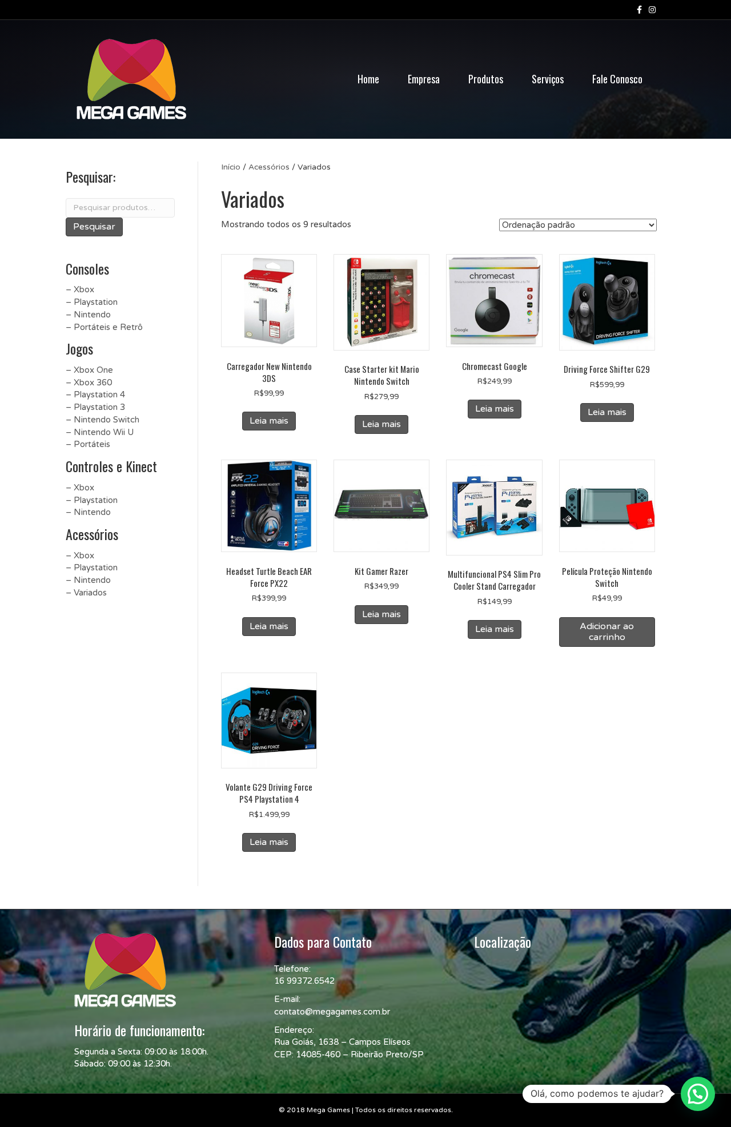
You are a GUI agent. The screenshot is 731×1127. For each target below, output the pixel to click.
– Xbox (80, 289)
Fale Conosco (617, 78)
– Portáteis (88, 444)
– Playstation (92, 302)
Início (230, 167)
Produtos (485, 78)
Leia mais (269, 420)
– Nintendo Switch (102, 419)
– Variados (86, 592)
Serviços (548, 78)
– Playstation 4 (95, 394)
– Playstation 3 (95, 407)
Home (368, 78)
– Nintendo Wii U (100, 432)
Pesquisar (94, 226)
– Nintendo (88, 314)
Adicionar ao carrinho (607, 632)
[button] (698, 1094)
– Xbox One (89, 370)
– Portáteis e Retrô (104, 327)
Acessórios (269, 167)
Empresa (424, 78)
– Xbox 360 (89, 382)
